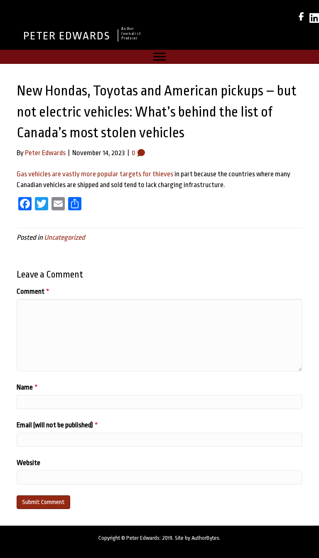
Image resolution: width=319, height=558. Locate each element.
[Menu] (159, 57)
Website (28, 463)
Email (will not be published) (57, 425)
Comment (33, 291)
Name (27, 387)
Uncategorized (64, 237)
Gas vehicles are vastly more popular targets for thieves (95, 174)
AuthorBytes (205, 538)
